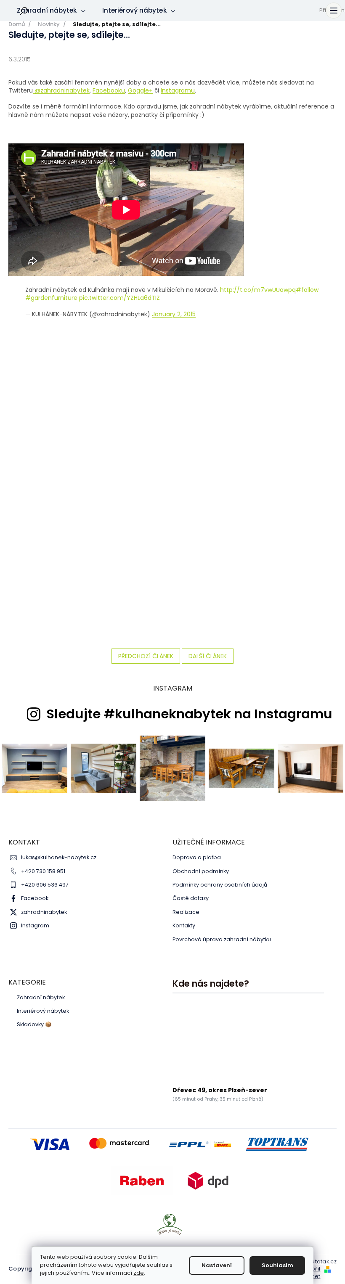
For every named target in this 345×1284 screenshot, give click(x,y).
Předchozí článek (145, 656)
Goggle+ (140, 90)
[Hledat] (24, 11)
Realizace (185, 912)
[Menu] (334, 11)
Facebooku (109, 90)
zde (138, 1273)
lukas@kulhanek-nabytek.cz (58, 857)
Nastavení (217, 1265)
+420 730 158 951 (43, 871)
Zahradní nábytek (41, 997)
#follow (307, 290)
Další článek (207, 656)
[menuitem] (51, 10)
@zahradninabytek (62, 90)
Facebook (34, 898)
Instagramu (178, 90)
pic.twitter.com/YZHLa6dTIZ (119, 298)
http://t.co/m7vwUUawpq (258, 290)
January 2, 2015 (174, 314)
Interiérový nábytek (43, 1011)
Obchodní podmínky (200, 871)
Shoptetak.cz (318, 1261)
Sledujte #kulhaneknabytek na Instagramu (189, 714)
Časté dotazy (190, 898)
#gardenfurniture (51, 298)
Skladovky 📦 (34, 1024)
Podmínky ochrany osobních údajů (219, 884)
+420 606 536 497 (45, 884)
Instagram (35, 925)
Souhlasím (277, 1265)
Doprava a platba (196, 857)
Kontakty (183, 925)
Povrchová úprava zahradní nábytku (221, 939)
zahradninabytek (44, 912)
